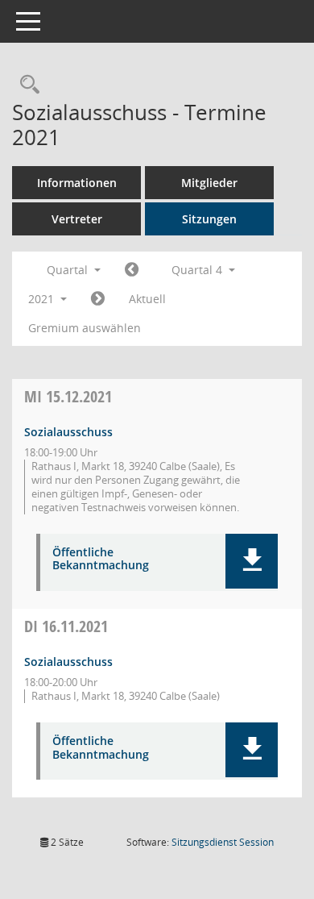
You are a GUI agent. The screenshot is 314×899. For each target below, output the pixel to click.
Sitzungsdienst (222, 842)
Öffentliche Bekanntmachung (100, 559)
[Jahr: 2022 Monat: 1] (98, 299)
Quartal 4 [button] (198, 269)
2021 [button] (42, 298)
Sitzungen (209, 219)
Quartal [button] (69, 269)
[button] (251, 561)
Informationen (77, 182)
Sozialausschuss (68, 431)
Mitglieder (209, 182)
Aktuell (147, 298)
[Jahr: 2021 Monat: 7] (132, 270)
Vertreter (77, 219)
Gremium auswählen (84, 327)
